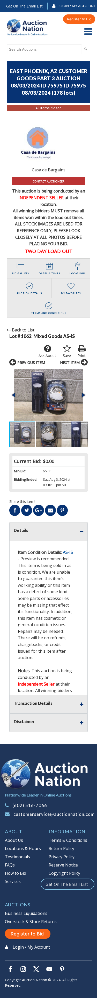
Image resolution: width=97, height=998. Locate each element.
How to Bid (15, 873)
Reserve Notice (63, 865)
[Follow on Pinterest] (62, 969)
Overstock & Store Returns (31, 921)
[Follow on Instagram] (23, 969)
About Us (14, 840)
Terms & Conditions (68, 840)
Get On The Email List (24, 6)
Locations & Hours (23, 848)
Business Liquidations (26, 913)
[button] (48, 395)
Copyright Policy (64, 873)
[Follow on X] (36, 969)
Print (82, 355)
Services (13, 881)
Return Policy (61, 848)
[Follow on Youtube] (49, 969)
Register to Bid (79, 19)
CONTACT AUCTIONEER (48, 181)
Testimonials (17, 857)
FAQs (10, 865)
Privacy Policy (61, 857)
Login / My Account (76, 6)
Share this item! (22, 501)
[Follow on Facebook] (10, 969)
